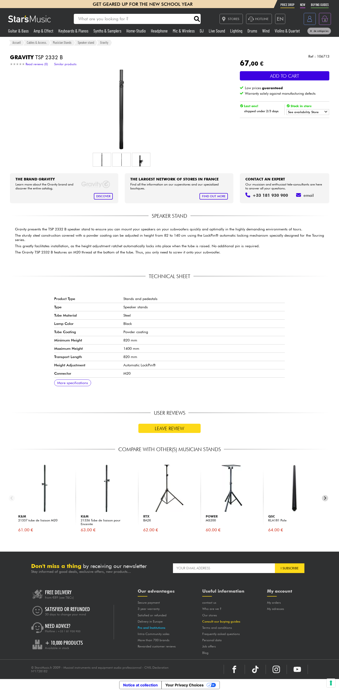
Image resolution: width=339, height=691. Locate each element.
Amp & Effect (44, 30)
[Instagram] (276, 669)
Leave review (169, 428)
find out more (214, 196)
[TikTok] (255, 669)
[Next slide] (325, 498)
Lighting (236, 30)
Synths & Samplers (107, 30)
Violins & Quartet (287, 30)
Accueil (16, 42)
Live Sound (217, 30)
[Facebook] (234, 669)
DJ (202, 30)
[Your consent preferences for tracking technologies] (331, 683)
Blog (205, 653)
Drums (252, 30)
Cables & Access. (37, 42)
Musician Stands (62, 42)
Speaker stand (86, 42)
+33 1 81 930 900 (69, 631)
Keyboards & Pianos (73, 30)
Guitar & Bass (19, 30)
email (308, 195)
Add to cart (284, 76)
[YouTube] (297, 669)
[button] (102, 160)
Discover (103, 196)
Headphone (160, 30)
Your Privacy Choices (184, 685)
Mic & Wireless (184, 30)
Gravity (104, 42)
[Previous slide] (12, 498)
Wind (266, 30)
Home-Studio (136, 30)
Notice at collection (140, 685)
